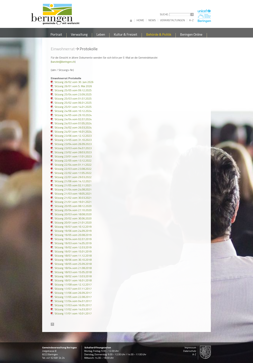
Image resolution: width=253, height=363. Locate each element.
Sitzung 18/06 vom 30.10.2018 (73, 259)
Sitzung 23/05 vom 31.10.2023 (73, 140)
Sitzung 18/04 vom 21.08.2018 (73, 268)
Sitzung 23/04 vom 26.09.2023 (73, 144)
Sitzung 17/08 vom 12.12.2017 (73, 284)
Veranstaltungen (172, 20)
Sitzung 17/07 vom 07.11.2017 (73, 288)
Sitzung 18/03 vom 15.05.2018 (73, 272)
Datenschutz (189, 351)
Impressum (190, 347)
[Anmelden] (131, 20)
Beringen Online (191, 35)
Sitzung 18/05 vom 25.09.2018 (73, 264)
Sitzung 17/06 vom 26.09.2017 (73, 292)
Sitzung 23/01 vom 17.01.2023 (73, 156)
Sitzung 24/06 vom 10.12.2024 (73, 111)
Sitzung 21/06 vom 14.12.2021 (73, 181)
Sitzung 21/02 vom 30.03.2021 (73, 197)
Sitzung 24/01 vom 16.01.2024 (73, 131)
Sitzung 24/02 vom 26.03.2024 (73, 127)
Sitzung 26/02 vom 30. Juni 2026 (74, 82)
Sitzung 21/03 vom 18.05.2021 (73, 193)
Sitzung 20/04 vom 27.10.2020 (73, 210)
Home (140, 20)
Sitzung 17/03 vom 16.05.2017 (73, 305)
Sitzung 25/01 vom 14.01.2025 (73, 106)
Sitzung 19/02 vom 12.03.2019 (73, 247)
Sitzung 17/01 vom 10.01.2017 (73, 313)
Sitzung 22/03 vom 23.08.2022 (73, 168)
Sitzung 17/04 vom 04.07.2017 (73, 301)
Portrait (56, 35)
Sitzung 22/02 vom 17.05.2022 (73, 173)
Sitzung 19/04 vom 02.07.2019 (73, 239)
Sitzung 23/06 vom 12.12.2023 (73, 135)
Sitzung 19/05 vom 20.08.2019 (73, 235)
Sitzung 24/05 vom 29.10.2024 (73, 115)
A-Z (191, 20)
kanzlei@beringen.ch (63, 62)
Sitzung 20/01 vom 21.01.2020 (73, 222)
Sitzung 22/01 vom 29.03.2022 (73, 177)
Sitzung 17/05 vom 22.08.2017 (73, 297)
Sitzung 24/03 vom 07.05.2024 (73, 123)
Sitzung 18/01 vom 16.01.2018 (73, 280)
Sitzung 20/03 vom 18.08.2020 (73, 214)
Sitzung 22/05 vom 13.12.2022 (73, 160)
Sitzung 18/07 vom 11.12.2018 (73, 255)
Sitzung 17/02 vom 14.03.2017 (73, 309)
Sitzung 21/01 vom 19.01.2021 (73, 202)
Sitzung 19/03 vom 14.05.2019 (73, 243)
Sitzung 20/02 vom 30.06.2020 (73, 218)
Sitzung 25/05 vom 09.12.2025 (73, 90)
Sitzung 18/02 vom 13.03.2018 (73, 276)
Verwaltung (79, 35)
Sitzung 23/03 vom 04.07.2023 (73, 148)
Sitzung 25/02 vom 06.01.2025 (73, 102)
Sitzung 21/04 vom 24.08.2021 (73, 189)
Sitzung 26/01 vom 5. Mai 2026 (73, 86)
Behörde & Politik (158, 35)
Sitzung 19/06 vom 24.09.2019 (73, 230)
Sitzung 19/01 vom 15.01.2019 (73, 251)
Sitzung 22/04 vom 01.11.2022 (73, 164)
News (152, 20)
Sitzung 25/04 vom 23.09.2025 (73, 94)
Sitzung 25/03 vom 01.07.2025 (73, 98)
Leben (100, 35)
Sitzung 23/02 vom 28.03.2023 (73, 152)
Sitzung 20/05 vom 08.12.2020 (73, 206)
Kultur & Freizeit (125, 35)
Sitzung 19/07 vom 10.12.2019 (73, 226)
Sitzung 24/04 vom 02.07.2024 (73, 119)
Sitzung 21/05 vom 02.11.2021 (73, 185)
